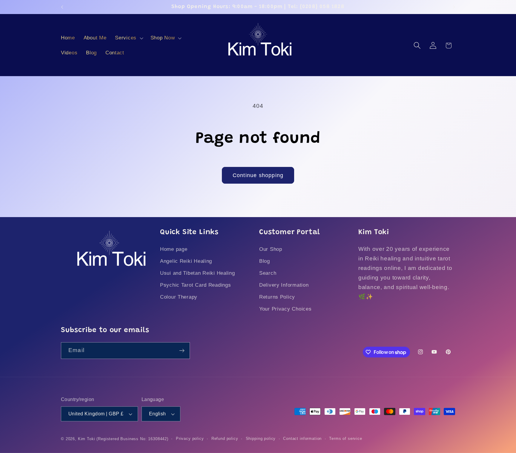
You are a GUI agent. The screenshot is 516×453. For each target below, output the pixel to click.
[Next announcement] (453, 7)
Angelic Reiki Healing (186, 261)
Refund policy (224, 438)
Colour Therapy (178, 297)
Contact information (302, 438)
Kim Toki (86, 439)
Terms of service (345, 438)
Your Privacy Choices (285, 309)
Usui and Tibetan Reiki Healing (197, 273)
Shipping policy (261, 438)
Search (267, 273)
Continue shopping (258, 175)
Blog (264, 261)
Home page (173, 249)
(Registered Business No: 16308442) (132, 439)
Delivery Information (283, 285)
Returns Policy (277, 297)
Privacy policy (190, 438)
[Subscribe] (182, 350)
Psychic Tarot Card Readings (195, 285)
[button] (128, 38)
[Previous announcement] (62, 7)
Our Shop (270, 249)
